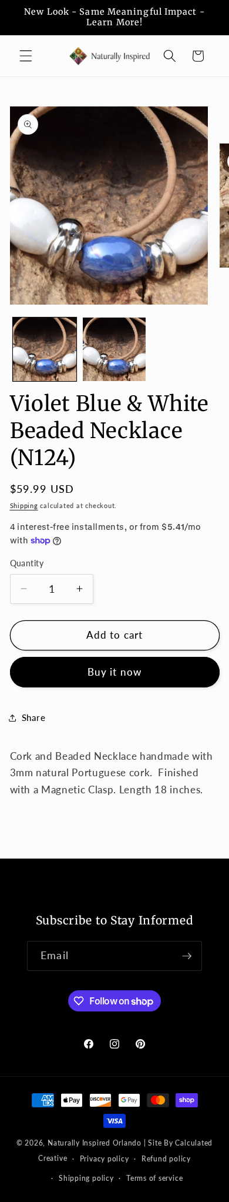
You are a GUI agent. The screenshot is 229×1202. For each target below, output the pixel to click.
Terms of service (154, 1178)
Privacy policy (104, 1158)
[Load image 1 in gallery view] (44, 349)
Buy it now (114, 672)
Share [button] (34, 717)
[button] (26, 56)
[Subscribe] (187, 956)
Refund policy (166, 1158)
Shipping (24, 505)
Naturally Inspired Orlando (95, 1142)
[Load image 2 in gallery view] (114, 349)
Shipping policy (86, 1178)
